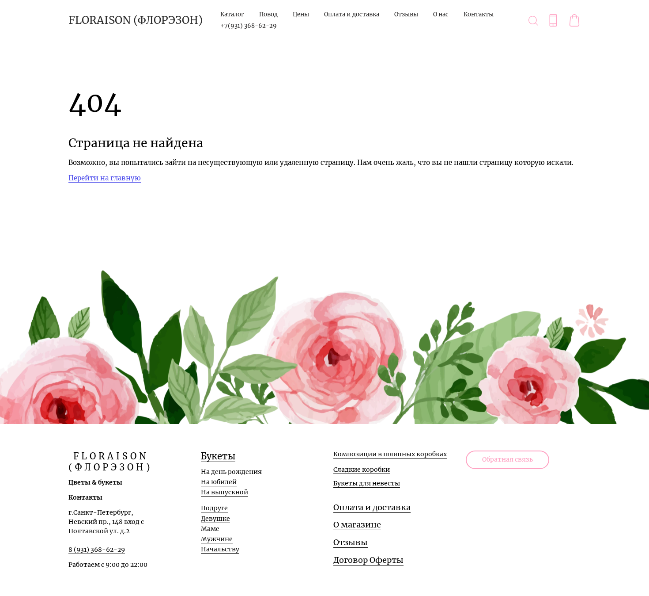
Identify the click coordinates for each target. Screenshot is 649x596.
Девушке (215, 519)
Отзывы (406, 14)
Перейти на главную (104, 178)
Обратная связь (507, 459)
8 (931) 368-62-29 (96, 550)
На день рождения (231, 472)
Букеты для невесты (366, 483)
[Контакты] (553, 20)
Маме (210, 529)
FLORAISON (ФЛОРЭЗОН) (135, 20)
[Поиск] (533, 20)
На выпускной (224, 492)
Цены (301, 14)
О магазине (357, 525)
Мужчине (217, 539)
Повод (268, 14)
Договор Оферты (368, 560)
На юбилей (219, 482)
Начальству (220, 549)
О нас (441, 14)
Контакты (479, 14)
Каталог (232, 14)
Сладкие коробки (361, 470)
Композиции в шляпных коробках (390, 454)
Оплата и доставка (351, 14)
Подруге (214, 508)
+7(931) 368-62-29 (248, 26)
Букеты (218, 456)
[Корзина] (574, 20)
